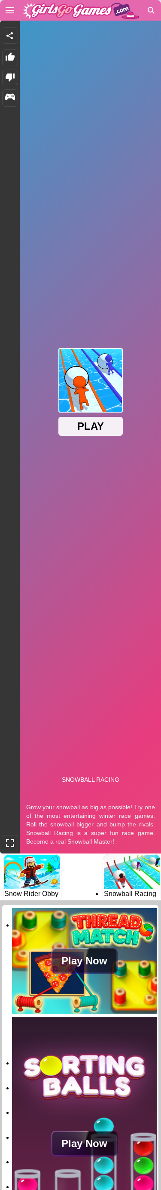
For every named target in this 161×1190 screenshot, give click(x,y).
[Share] (10, 36)
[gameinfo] (10, 98)
